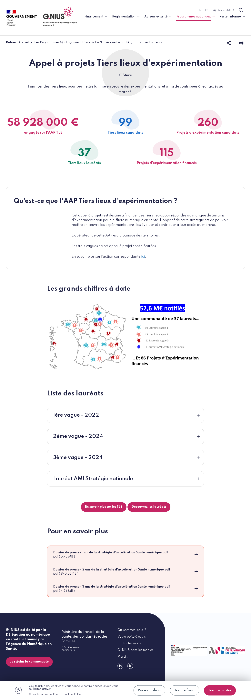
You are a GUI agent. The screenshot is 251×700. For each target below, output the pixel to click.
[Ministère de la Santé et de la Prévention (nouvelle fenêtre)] (188, 650)
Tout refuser (184, 690)
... (136, 42)
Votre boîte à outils (131, 636)
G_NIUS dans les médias (135, 650)
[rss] (130, 666)
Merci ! (122, 656)
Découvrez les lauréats (149, 506)
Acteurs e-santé (155, 16)
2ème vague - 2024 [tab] (78, 436)
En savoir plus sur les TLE (103, 506)
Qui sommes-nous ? (131, 630)
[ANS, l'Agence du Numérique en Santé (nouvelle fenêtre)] (226, 650)
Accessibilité (226, 10)
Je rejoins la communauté (29, 661)
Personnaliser (149, 690)
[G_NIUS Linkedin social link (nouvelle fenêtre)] (120, 666)
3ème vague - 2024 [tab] (78, 457)
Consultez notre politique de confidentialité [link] (55, 694)
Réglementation (124, 16)
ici (143, 256)
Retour (11, 42)
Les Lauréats (153, 42)
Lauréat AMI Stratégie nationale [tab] (93, 478)
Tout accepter (220, 690)
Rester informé (230, 16)
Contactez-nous (129, 643)
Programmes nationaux (195, 16)
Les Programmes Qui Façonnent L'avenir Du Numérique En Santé (81, 42)
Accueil (23, 42)
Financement (94, 16)
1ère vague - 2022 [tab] (76, 415)
